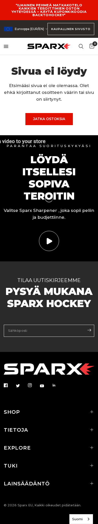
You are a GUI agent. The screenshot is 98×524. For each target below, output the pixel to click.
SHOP (12, 412)
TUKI (11, 466)
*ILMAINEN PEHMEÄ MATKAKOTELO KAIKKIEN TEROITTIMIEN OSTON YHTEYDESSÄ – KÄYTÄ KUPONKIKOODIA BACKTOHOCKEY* (49, 10)
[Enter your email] (89, 330)
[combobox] (81, 519)
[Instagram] (33, 385)
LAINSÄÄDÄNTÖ (27, 484)
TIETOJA (16, 430)
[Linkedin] (57, 385)
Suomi (77, 519)
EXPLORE (17, 448)
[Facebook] (9, 385)
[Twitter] (21, 385)
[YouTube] (45, 386)
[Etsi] (81, 46)
